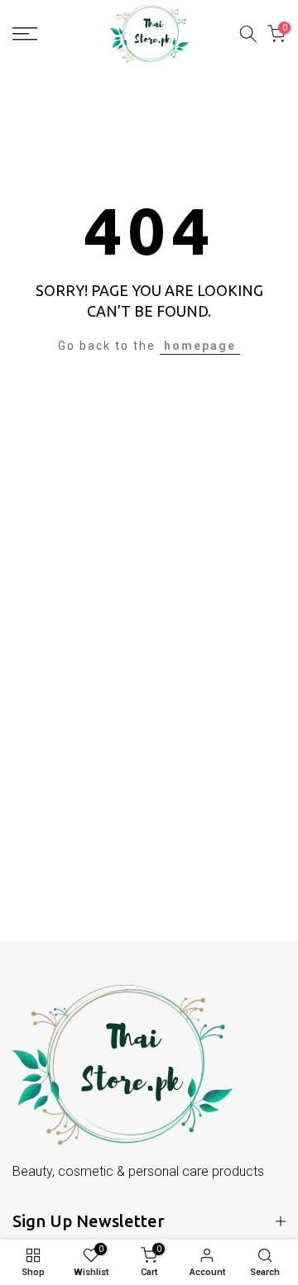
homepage (200, 345)
